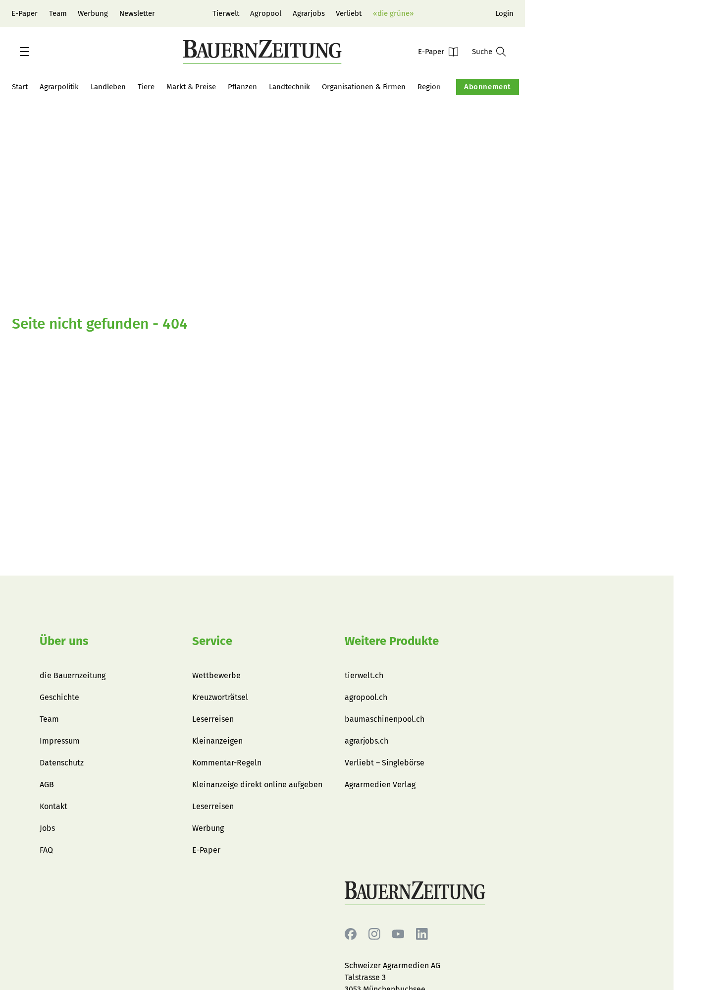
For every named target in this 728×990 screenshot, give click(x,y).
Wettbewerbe (216, 675)
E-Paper (24, 13)
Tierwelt (225, 13)
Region (429, 86)
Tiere (146, 86)
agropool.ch (366, 697)
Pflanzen (242, 86)
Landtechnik (289, 86)
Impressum (60, 741)
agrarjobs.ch (366, 741)
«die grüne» (393, 13)
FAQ (46, 850)
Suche (482, 51)
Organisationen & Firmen (364, 86)
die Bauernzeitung (72, 675)
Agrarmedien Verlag (380, 784)
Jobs (47, 828)
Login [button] (504, 13)
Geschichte (59, 697)
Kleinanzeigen (217, 741)
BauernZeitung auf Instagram (374, 934)
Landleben (108, 86)
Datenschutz (62, 762)
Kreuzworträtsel (220, 697)
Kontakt (53, 806)
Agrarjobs (309, 13)
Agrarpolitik (59, 86)
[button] (24, 51)
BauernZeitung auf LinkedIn (422, 934)
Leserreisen (213, 719)
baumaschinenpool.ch (384, 719)
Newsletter (137, 13)
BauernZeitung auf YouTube (398, 934)
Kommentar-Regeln (226, 762)
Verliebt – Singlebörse (384, 762)
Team (58, 13)
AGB (47, 784)
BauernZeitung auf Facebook (351, 934)
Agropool (265, 13)
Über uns (64, 641)
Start (20, 86)
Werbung (93, 13)
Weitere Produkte (392, 641)
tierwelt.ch (364, 675)
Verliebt (349, 13)
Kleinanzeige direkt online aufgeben (257, 784)
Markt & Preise (191, 86)
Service (212, 641)
